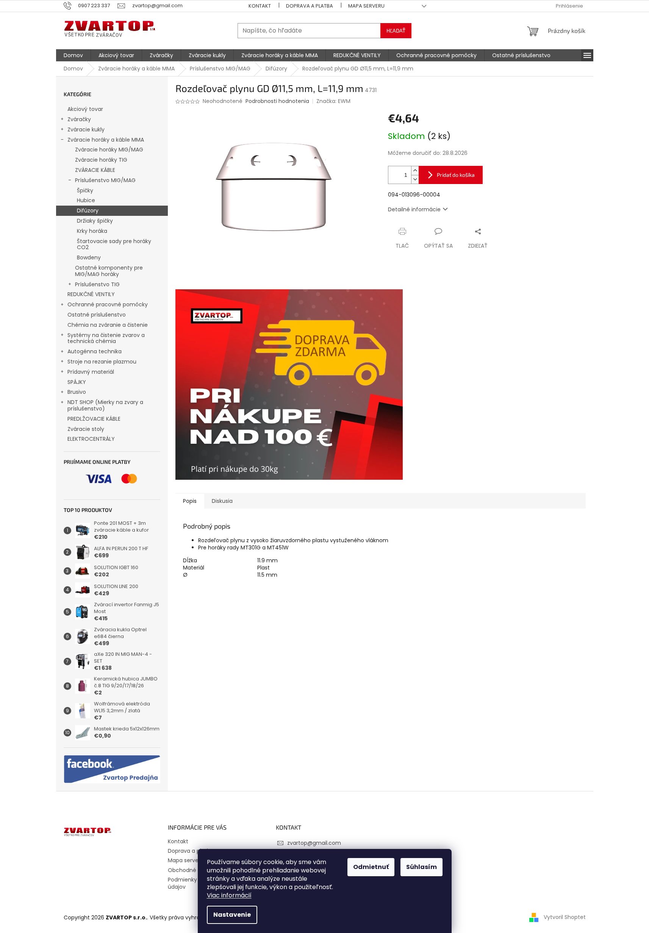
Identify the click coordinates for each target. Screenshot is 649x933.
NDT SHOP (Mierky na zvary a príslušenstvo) (105, 405)
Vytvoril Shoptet (565, 917)
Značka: (333, 101)
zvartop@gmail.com (314, 843)
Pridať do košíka (456, 175)
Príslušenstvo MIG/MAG (105, 180)
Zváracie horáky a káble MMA (105, 140)
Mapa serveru (366, 5)
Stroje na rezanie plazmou (101, 361)
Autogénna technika (94, 351)
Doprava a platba (309, 5)
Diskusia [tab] (222, 501)
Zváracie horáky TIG (101, 160)
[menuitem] (73, 55)
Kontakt (260, 5)
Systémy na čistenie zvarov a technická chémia (106, 338)
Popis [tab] (190, 501)
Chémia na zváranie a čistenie (107, 325)
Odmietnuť (371, 867)
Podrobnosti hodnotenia (277, 101)
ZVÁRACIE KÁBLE (95, 170)
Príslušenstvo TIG (97, 284)
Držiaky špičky (95, 221)
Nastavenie (232, 914)
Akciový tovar (85, 109)
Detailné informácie (414, 209)
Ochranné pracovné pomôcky (107, 304)
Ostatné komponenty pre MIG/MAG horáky (109, 271)
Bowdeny (89, 257)
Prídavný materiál (90, 372)
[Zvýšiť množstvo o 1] (415, 170)
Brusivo (76, 392)
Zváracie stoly (85, 429)
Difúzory (88, 210)
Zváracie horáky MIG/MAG (109, 149)
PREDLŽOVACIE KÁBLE (93, 419)
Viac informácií (229, 895)
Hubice (86, 200)
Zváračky (79, 119)
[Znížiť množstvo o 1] (415, 179)
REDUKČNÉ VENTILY (91, 294)
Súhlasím (421, 867)
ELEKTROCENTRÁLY (91, 439)
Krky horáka (92, 231)
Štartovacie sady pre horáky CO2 (114, 244)
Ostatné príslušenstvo (96, 314)
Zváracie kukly (86, 129)
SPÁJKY (76, 382)
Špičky (85, 190)
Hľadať (395, 30)
